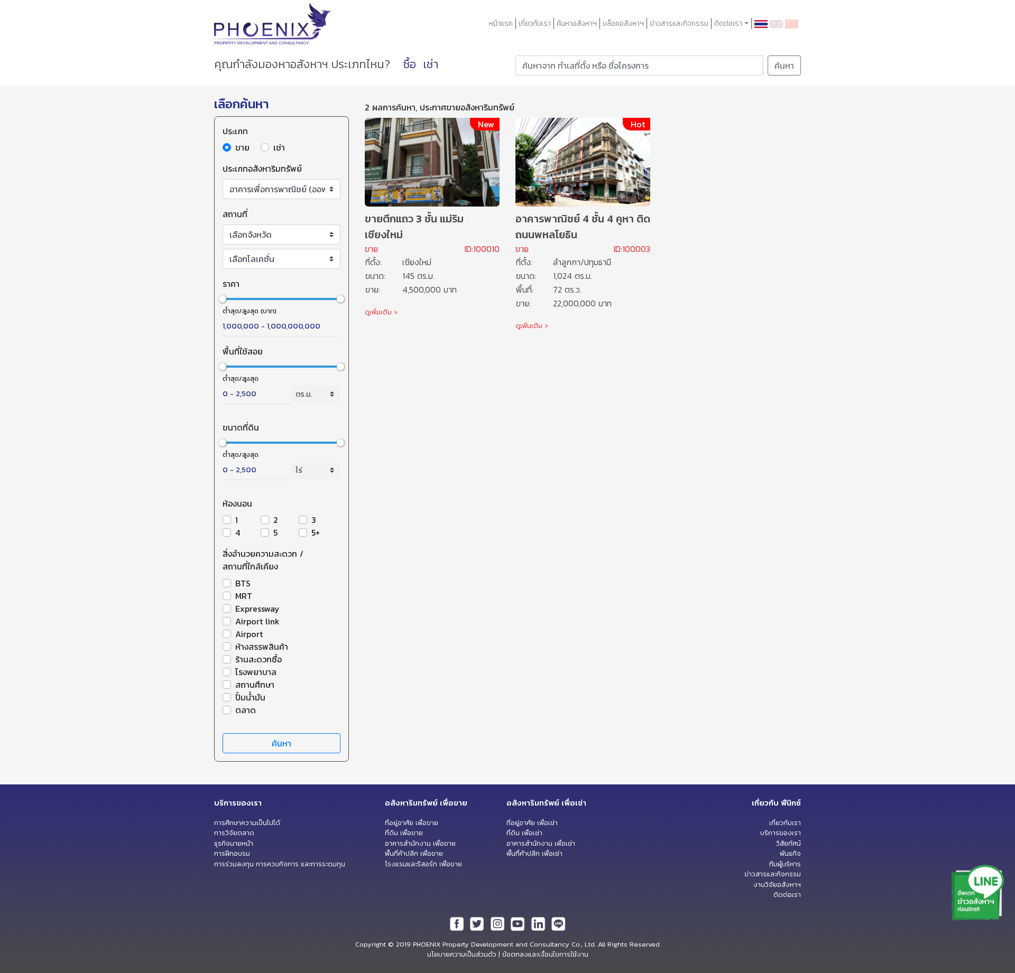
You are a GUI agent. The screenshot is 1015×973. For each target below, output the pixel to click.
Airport (249, 634)
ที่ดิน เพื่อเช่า (524, 833)
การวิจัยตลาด (234, 833)
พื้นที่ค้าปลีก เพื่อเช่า (534, 853)
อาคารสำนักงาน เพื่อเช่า (540, 843)
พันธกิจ (790, 853)
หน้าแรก (501, 23)
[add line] (978, 891)
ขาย (242, 147)
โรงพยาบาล (255, 672)
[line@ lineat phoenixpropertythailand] (558, 923)
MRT (243, 596)
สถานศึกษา (254, 684)
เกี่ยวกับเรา (535, 23)
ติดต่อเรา (787, 895)
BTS (243, 583)
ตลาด (245, 710)
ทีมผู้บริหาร (785, 864)
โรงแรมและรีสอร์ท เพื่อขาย (423, 864)
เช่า (430, 64)
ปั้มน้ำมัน (250, 697)
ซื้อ (409, 64)
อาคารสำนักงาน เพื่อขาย (420, 843)
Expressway (257, 608)
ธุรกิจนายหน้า (233, 843)
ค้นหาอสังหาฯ (577, 23)
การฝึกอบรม (232, 853)
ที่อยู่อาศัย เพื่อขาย (411, 823)
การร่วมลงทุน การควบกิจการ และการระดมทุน (279, 864)
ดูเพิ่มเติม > (381, 312)
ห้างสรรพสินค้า (261, 646)
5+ (315, 532)
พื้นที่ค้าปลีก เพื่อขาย (414, 853)
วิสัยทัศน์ (788, 843)
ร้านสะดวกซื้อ (258, 659)
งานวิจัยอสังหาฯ (777, 885)
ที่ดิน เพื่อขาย (404, 833)
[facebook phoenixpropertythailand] (456, 923)
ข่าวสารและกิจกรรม (679, 23)
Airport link (257, 621)
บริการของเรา (780, 833)
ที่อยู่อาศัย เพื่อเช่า (532, 823)
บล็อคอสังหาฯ (623, 23)
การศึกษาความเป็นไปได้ (247, 823)
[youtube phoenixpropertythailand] (517, 923)
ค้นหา (784, 65)
